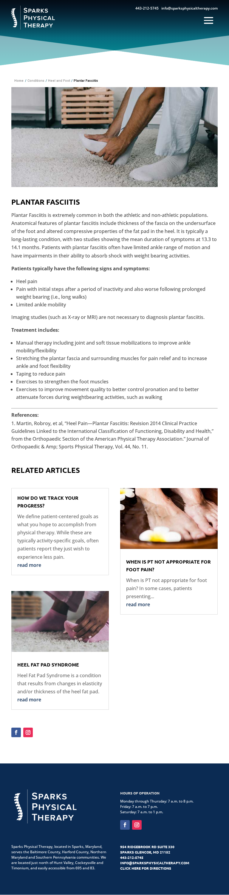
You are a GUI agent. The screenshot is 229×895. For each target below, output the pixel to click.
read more (29, 565)
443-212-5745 (147, 8)
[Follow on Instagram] (28, 732)
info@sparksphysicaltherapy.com (189, 8)
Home (19, 81)
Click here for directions (145, 868)
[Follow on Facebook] (16, 732)
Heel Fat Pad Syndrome (48, 664)
